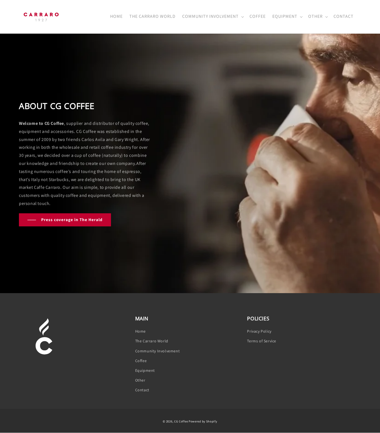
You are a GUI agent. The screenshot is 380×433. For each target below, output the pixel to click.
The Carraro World (151, 340)
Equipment (145, 370)
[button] (212, 17)
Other (140, 380)
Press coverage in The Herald (65, 219)
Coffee (141, 360)
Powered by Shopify (203, 421)
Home (140, 331)
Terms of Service (261, 340)
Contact (142, 389)
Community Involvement (157, 350)
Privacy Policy (259, 331)
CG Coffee (181, 421)
